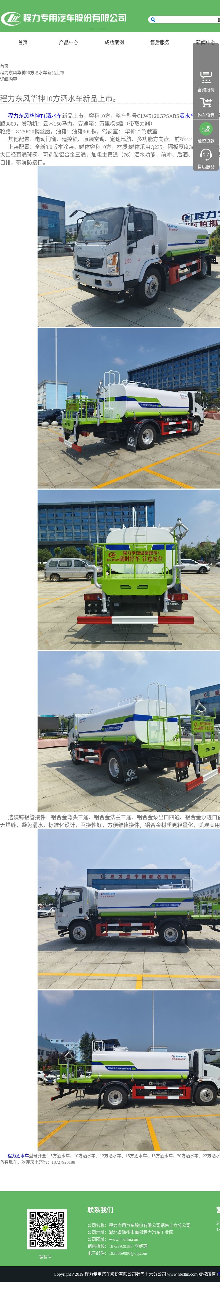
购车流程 (206, 115)
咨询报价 (206, 90)
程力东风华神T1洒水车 (35, 116)
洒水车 (187, 116)
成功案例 (114, 42)
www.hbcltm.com (124, 1239)
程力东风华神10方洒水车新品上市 (32, 72)
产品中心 (68, 42)
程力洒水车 (18, 1156)
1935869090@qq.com (128, 1253)
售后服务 (160, 42)
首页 (23, 42)
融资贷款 (206, 141)
